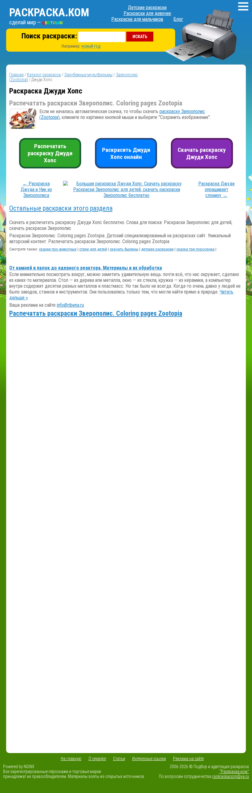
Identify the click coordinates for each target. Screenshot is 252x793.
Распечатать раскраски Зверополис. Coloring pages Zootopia (95, 313)
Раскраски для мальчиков (137, 19)
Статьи (119, 758)
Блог (178, 19)
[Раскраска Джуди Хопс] (126, 195)
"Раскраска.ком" (234, 771)
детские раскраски (157, 249)
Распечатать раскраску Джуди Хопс (50, 153)
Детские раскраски (147, 7)
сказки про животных (58, 249)
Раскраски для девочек (147, 13)
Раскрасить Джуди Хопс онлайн (126, 153)
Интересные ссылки (149, 758)
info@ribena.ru (70, 305)
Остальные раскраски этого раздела (60, 208)
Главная (16, 74)
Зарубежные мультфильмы (88, 74)
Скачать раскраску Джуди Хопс (202, 153)
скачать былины (124, 249)
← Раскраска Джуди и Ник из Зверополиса (36, 189)
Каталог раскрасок (44, 74)
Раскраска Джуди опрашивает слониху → (216, 189)
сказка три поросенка (195, 249)
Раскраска (49, 12)
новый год (90, 46)
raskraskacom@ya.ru (230, 776)
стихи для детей (93, 249)
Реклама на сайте (188, 758)
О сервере (97, 758)
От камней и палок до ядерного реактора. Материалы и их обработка (85, 268)
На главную (71, 758)
